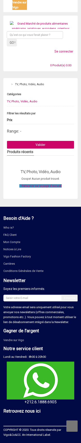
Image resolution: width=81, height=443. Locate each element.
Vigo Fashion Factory (17, 256)
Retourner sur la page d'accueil (42, 186)
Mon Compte (11, 242)
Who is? (8, 227)
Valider (40, 145)
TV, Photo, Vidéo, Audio (29, 84)
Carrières (9, 263)
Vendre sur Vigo (13, 340)
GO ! (12, 42)
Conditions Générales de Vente (23, 271)
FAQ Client (10, 234)
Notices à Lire (12, 249)
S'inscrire (69, 298)
